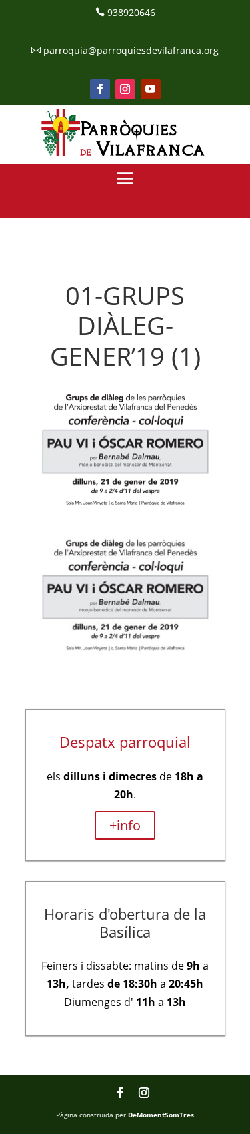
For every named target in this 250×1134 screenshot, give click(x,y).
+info (125, 825)
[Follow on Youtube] (151, 89)
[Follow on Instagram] (125, 89)
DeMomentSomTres (161, 1114)
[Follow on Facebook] (100, 89)
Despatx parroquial (125, 742)
